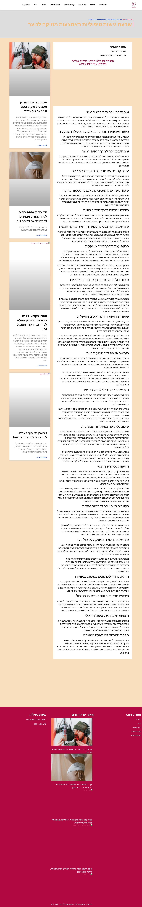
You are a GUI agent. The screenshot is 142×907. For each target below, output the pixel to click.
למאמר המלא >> (41, 145)
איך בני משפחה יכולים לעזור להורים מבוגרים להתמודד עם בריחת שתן (31, 216)
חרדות (92, 5)
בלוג (35, 5)
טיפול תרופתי (55, 5)
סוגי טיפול (82, 5)
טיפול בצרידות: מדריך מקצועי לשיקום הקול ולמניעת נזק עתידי (33, 106)
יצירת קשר (26, 5)
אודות (44, 5)
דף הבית (130, 19)
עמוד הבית (103, 5)
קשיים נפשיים (69, 5)
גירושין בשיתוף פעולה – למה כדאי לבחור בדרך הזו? (71, 904)
